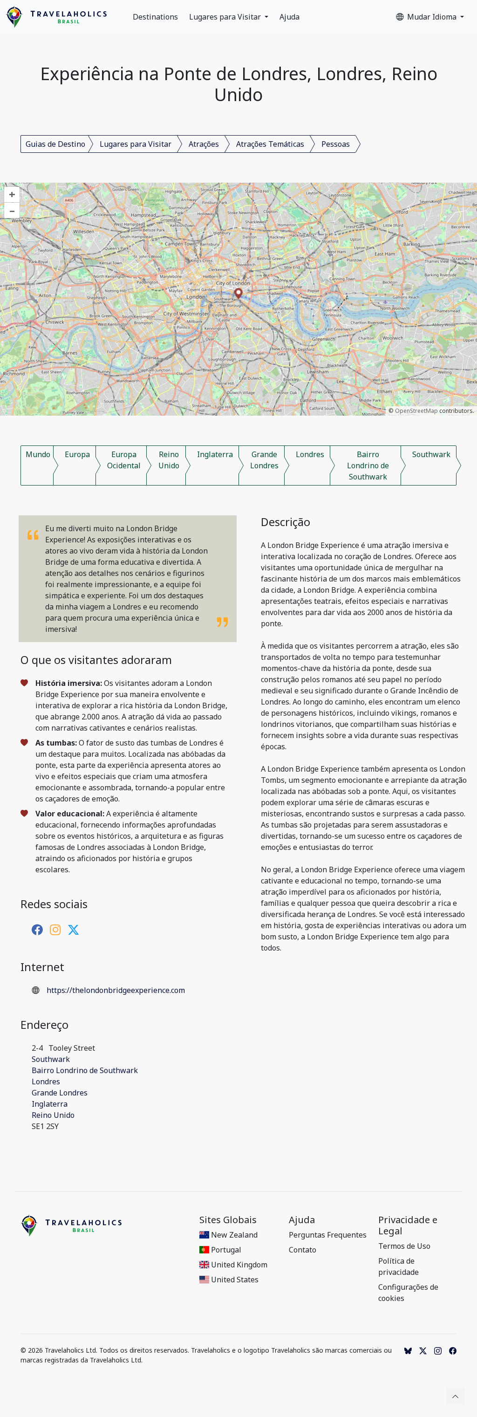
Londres (310, 454)
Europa (77, 454)
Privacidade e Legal (407, 1225)
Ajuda (289, 17)
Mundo (38, 454)
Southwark (431, 454)
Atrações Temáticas (270, 144)
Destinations (155, 17)
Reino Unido (168, 460)
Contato (302, 1250)
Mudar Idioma (432, 17)
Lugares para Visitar (226, 17)
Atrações (204, 144)
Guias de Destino (55, 144)
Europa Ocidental (124, 460)
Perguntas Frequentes (328, 1235)
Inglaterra (215, 454)
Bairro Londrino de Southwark (368, 465)
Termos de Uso (404, 1246)
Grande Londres (264, 460)
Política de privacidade (398, 1266)
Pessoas (335, 144)
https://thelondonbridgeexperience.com (116, 990)
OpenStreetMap (416, 411)
